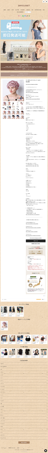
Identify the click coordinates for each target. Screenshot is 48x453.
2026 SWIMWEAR (3, 366)
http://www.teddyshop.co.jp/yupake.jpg (32, 214)
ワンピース (2, 383)
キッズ (1, 429)
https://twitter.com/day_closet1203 (31, 231)
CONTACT (28, 9)
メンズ (1, 432)
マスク (1, 409)
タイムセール (2, 423)
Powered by (23, 451)
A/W (1, 369)
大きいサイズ (2, 435)
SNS (43, 9)
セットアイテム (3, 386)
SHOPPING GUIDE (38, 9)
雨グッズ (2, 415)
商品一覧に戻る (24, 442)
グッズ (1, 412)
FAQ (32, 9)
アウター (2, 372)
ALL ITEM (17, 9)
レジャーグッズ (3, 420)
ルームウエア (2, 389)
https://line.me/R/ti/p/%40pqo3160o (32, 92)
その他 (2, 426)
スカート (2, 380)
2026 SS (2, 363)
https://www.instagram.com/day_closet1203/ (33, 227)
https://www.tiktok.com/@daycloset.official (33, 235)
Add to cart (36, 240)
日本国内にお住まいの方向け (36, 243)
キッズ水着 (2, 406)
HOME (5, 9)
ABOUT (8, 9)
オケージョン (2, 392)
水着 (1, 403)
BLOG (13, 9)
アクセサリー (2, 400)
